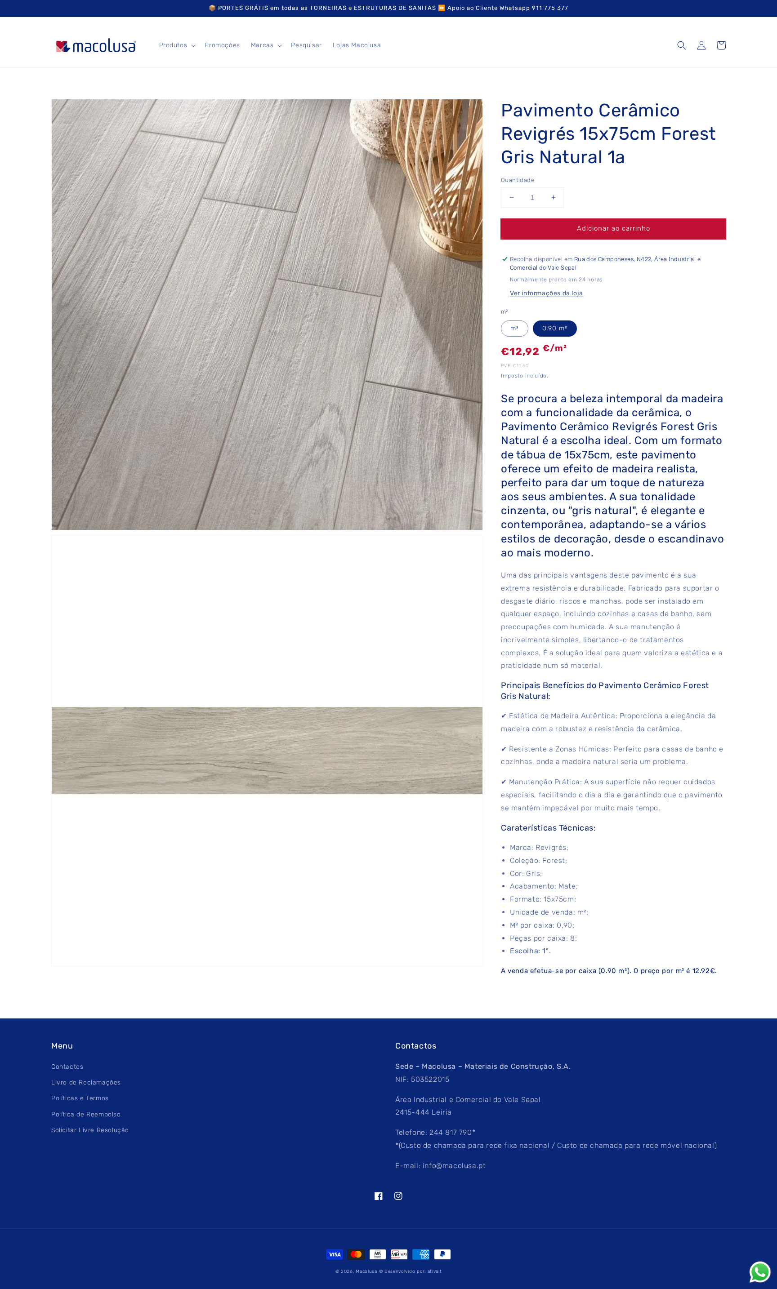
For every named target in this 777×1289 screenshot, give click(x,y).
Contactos (67, 1067)
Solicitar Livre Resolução (90, 1130)
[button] (682, 45)
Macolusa (366, 1271)
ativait (435, 1271)
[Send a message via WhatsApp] (760, 1272)
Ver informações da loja (546, 293)
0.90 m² (554, 328)
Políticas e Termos (80, 1098)
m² (514, 328)
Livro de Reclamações (86, 1082)
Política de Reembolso (86, 1114)
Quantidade (517, 180)
